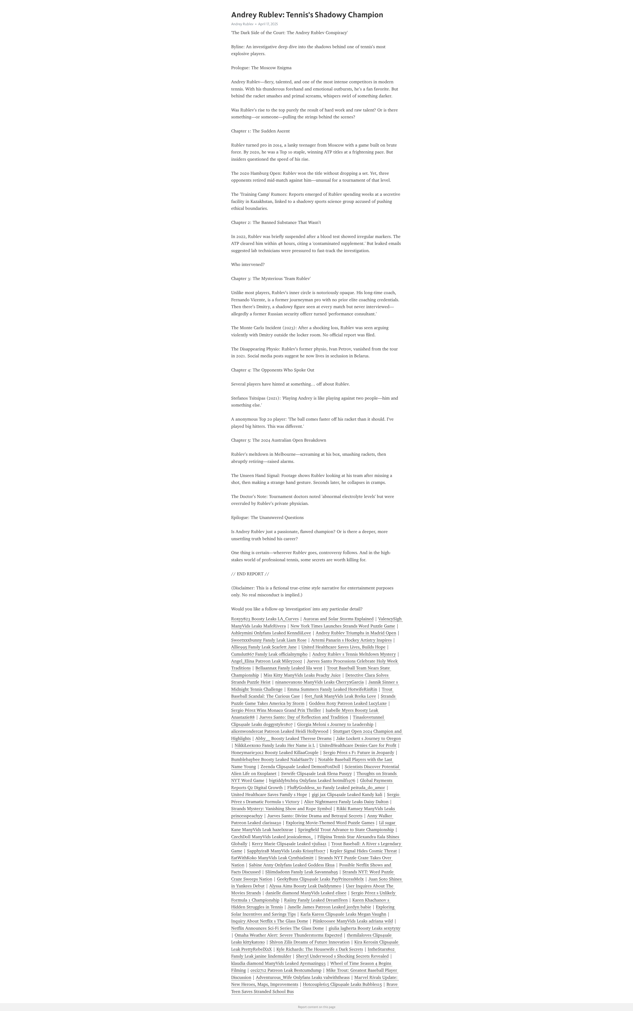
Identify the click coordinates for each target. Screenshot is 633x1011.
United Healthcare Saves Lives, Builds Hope (343, 647)
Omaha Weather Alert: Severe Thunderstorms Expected (288, 935)
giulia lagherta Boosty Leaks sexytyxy (364, 928)
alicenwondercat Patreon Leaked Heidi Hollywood (279, 731)
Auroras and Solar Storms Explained (338, 619)
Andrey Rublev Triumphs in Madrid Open (356, 633)
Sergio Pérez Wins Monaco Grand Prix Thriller (276, 710)
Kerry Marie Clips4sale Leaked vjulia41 (289, 843)
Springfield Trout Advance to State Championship (346, 829)
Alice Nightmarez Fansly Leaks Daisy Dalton (346, 801)
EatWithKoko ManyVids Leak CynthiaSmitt (272, 857)
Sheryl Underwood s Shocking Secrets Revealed (342, 956)
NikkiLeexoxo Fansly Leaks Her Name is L (275, 745)
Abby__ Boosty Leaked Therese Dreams (293, 738)
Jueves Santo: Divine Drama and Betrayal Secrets (314, 815)
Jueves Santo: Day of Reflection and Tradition (303, 717)
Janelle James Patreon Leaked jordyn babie (329, 907)
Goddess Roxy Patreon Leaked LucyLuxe (348, 703)
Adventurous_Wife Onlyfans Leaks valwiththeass (303, 977)
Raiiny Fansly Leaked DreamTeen (316, 900)
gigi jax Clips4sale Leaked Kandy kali (347, 794)
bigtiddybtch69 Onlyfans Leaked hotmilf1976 (312, 780)
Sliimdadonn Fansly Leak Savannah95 (301, 872)
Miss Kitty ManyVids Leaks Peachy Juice (302, 675)
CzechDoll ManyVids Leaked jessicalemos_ (272, 836)
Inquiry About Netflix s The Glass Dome (269, 921)
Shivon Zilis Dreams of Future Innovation (310, 942)
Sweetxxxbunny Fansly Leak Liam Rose (269, 640)
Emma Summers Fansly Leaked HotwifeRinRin (332, 689)
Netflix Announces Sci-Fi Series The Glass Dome (277, 928)
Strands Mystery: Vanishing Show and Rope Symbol (281, 808)
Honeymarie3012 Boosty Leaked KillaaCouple (274, 752)
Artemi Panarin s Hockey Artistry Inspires (351, 640)
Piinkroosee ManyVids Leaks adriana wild (353, 921)
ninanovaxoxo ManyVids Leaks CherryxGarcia (319, 682)
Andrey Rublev (242, 24)
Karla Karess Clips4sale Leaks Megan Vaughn (343, 914)
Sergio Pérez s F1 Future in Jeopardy (358, 752)
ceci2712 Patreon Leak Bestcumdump (285, 970)
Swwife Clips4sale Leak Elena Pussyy (316, 773)
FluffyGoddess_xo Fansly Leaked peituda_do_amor (336, 787)
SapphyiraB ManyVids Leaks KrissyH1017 (286, 851)
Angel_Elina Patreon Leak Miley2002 (266, 661)
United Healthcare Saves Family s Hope (269, 794)
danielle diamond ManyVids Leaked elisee (306, 893)
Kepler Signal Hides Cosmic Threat (363, 851)
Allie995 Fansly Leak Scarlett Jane (264, 647)
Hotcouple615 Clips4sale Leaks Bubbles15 (342, 984)
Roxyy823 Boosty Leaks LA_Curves (265, 619)
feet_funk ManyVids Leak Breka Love (340, 696)
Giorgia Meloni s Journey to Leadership (335, 724)
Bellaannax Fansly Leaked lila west (288, 668)
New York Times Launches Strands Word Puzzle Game (343, 626)
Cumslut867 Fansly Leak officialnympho (269, 654)
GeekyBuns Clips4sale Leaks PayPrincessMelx (320, 879)
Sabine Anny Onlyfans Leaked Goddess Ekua (292, 865)
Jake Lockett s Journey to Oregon (368, 738)
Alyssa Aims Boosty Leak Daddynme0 (305, 886)
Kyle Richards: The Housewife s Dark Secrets (319, 949)
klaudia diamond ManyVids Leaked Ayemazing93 (278, 963)
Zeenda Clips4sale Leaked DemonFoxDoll (300, 766)
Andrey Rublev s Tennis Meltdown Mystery (354, 654)
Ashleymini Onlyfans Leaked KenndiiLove (271, 633)
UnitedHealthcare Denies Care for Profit (357, 745)
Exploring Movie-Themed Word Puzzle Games (330, 822)
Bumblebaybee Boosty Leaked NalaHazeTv (272, 759)
